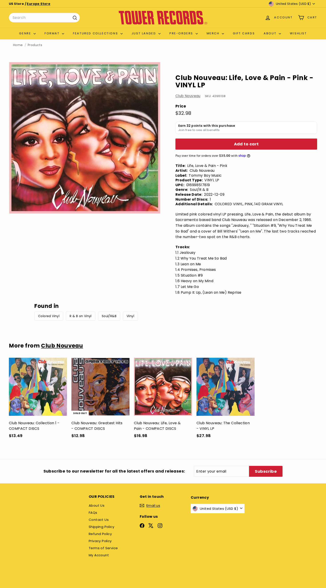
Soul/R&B (109, 316)
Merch (214, 33)
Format (53, 33)
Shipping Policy (101, 526)
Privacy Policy (100, 541)
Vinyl (130, 316)
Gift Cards (244, 33)
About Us (96, 505)
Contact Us (99, 519)
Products (35, 45)
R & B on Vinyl (81, 316)
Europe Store (38, 4)
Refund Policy (100, 533)
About (271, 33)
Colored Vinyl (48, 316)
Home (18, 45)
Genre (25, 33)
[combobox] (44, 18)
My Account (99, 555)
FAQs (93, 512)
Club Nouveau (187, 95)
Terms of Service (103, 548)
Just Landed (144, 33)
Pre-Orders (181, 33)
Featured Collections (96, 33)
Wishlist (298, 33)
